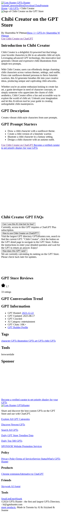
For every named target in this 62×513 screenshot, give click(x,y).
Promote (44, 5)
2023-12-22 (28, 313)
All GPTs (14, 8)
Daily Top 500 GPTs (11, 440)
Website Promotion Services (21, 446)
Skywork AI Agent (10, 486)
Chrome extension (10, 474)
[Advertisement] (31, 180)
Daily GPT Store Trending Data (17, 435)
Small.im (5, 498)
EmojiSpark (16, 498)
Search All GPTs (9, 430)
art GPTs (39, 340)
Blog (21, 5)
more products (8, 507)
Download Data (32, 5)
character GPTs (9, 340)
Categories (13, 5)
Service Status (40, 458)
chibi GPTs (50, 340)
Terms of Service (24, 458)
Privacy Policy (8, 458)
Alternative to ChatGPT (32, 474)
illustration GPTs (25, 340)
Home (4, 8)
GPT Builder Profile (18, 327)
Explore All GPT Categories (15, 419)
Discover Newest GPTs (13, 424)
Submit (4, 5)
